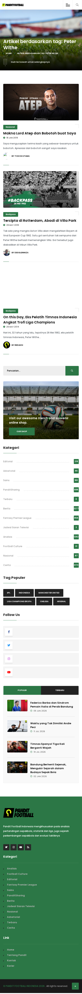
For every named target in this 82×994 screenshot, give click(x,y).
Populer (22, 690)
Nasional (10, 127)
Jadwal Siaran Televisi (16, 527)
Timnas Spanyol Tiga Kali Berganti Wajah (47, 746)
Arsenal (61, 601)
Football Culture (12, 546)
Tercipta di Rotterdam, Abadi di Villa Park (39, 220)
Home (9, 53)
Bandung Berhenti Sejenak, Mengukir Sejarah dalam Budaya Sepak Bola (48, 768)
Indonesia (24, 592)
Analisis (7, 536)
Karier (10, 965)
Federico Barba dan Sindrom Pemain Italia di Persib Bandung (51, 704)
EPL (8, 592)
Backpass (11, 214)
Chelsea (44, 601)
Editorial (8, 461)
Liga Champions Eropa (19, 601)
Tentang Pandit (17, 955)
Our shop (22, 431)
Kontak (11, 960)
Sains (6, 480)
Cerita (7, 565)
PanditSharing (11, 489)
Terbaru (7, 499)
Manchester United (49, 592)
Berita (6, 508)
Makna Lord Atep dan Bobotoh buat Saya (39, 133)
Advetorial (9, 470)
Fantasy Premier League (17, 518)
